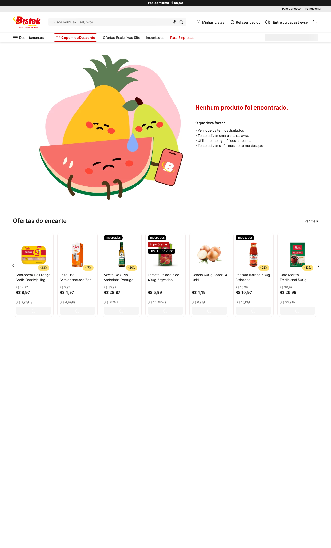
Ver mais (311, 221)
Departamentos (31, 37)
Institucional (313, 8)
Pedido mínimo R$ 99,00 (165, 3)
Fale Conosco (291, 8)
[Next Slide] (318, 266)
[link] (113, 237)
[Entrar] (286, 22)
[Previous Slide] (14, 266)
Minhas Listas (213, 22)
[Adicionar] (33, 311)
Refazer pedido (248, 22)
